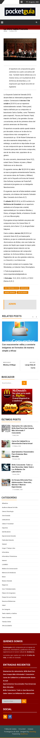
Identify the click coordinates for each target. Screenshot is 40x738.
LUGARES (5, 564)
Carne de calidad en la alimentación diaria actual (22, 442)
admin (5, 31)
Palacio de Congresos (8, 593)
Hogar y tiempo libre (8, 548)
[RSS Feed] (5, 717)
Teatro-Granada (6, 617)
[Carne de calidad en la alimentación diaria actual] (6, 443)
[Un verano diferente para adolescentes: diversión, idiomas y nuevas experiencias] (6, 482)
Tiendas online (6, 621)
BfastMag (32, 732)
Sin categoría (6, 609)
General (4, 544)
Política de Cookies (11, 729)
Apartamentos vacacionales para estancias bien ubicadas (23, 454)
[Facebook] (10, 717)
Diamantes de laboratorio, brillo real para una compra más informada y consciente (23, 429)
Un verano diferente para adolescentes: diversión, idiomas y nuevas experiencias (22, 483)
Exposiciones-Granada (9, 536)
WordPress (24, 734)
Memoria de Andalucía (9, 572)
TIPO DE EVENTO (22, 292)
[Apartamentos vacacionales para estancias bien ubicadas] (6, 454)
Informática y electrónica (9, 556)
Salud (4, 605)
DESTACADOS (24, 288)
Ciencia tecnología (7, 511)
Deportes (5, 528)
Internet (4, 560)
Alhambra (5, 503)
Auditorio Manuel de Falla (10, 507)
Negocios (5, 585)
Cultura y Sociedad (7, 523)
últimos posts (11, 419)
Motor (4, 577)
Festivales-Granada (8, 540)
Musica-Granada (10, 292)
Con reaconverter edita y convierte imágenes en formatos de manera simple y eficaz (18, 347)
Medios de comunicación (10, 568)
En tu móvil (22, 729)
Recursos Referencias (8, 601)
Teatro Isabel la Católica (9, 613)
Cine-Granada (6, 515)
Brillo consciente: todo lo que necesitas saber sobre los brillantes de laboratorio (23, 468)
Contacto (30, 729)
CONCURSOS (6, 519)
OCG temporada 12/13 (11, 288)
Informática (5, 552)
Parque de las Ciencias (9, 597)
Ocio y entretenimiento (9, 589)
